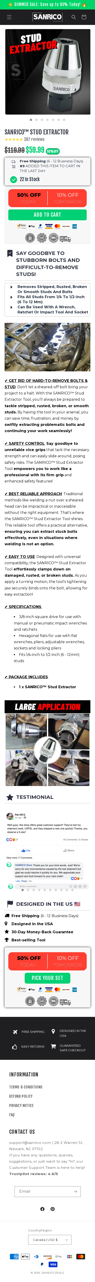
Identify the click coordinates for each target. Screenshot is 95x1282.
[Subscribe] (75, 1191)
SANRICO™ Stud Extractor (37, 132)
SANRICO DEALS (53, 1272)
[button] (9, 17)
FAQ (12, 1114)
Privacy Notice (21, 1105)
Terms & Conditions (26, 1087)
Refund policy (21, 1096)
